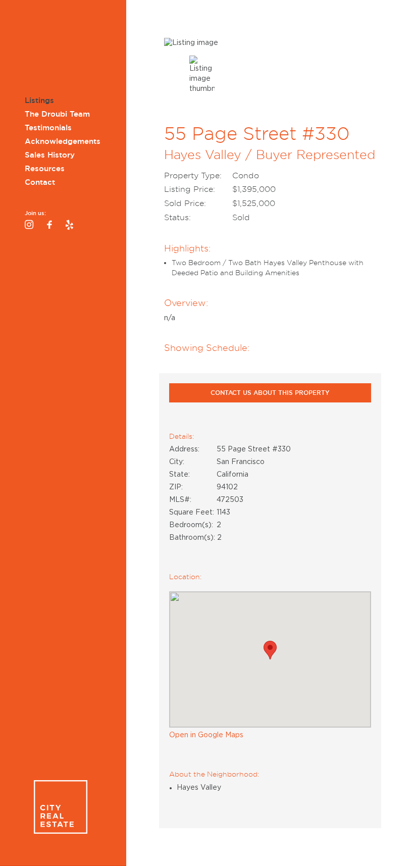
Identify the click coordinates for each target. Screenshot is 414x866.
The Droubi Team (57, 114)
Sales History (50, 155)
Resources (45, 169)
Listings (39, 100)
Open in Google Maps (206, 735)
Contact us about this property (270, 392)
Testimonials (48, 128)
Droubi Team (60, 49)
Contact (40, 182)
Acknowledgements (62, 141)
